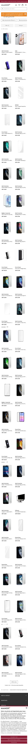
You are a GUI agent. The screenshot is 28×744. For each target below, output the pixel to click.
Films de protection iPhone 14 (8, 20)
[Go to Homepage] (5, 5)
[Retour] (2, 15)
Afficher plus (14, 682)
